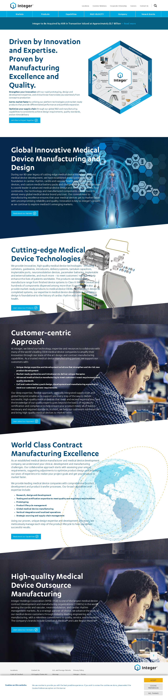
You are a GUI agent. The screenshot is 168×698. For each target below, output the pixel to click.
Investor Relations (99, 6)
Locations (85, 6)
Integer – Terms (79, 674)
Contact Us (144, 6)
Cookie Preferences (153, 686)
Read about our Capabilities (24, 536)
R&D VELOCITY (97, 14)
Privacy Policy (78, 670)
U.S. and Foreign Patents (61, 670)
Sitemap (55, 674)
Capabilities (71, 14)
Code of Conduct (16, 674)
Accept (153, 680)
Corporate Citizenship (118, 6)
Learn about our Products (23, 308)
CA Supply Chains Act (39, 674)
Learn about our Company (23, 630)
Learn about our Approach (23, 421)
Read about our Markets (22, 213)
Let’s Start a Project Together (22, 120)
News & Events (148, 14)
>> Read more (128, 23)
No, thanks (153, 693)
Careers (133, 6)
